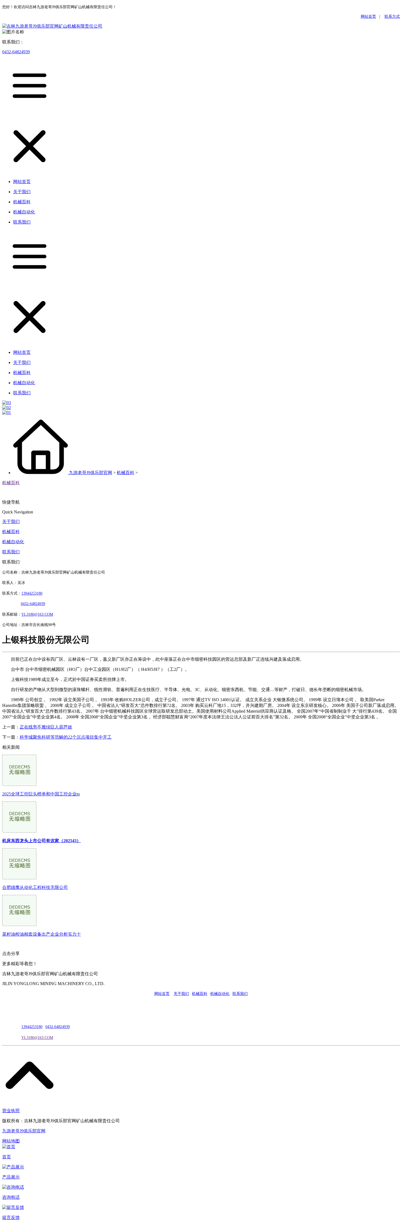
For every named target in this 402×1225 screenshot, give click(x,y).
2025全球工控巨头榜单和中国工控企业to (41, 794)
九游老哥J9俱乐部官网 (90, 472)
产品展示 (11, 1177)
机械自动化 (13, 541)
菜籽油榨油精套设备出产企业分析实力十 (41, 934)
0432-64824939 (16, 51)
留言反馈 (11, 1217)
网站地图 (11, 1141)
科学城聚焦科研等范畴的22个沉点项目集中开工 (66, 737)
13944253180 (31, 593)
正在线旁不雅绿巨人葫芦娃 (46, 727)
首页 (6, 1157)
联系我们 (11, 552)
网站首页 (368, 16)
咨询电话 (11, 1197)
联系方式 (392, 16)
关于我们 (11, 521)
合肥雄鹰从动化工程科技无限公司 (35, 887)
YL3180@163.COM (37, 1038)
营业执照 (11, 1110)
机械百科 (125, 472)
